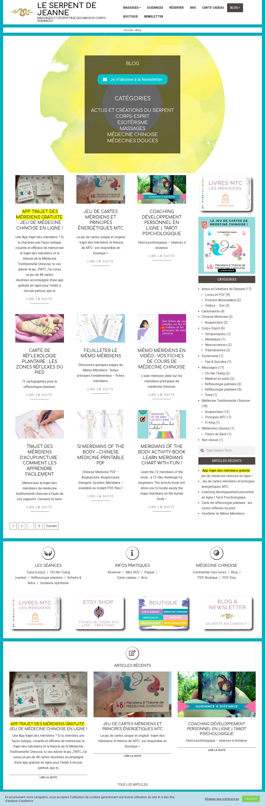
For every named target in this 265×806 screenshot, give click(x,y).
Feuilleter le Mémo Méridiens (223, 513)
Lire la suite (39, 299)
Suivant (51, 526)
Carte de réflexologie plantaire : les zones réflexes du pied (39, 361)
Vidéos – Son (215, 305)
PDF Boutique (208, 578)
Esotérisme (132, 122)
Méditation (212, 339)
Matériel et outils (217, 379)
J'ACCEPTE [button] (251, 798)
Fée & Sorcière (215, 362)
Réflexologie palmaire (221, 384)
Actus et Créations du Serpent (132, 110)
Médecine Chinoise (132, 134)
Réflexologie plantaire (221, 389)
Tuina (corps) (36, 572)
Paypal (149, 572)
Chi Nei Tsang (215, 373)
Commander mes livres (209, 572)
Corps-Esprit (132, 116)
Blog (234, 572)
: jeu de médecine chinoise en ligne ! (48, 726)
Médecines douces (132, 140)
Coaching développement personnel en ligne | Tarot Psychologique (162, 222)
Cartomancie (211, 311)
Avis (144, 578)
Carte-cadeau (126, 578)
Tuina (208, 395)
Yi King (210, 423)
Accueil (128, 30)
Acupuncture (214, 322)
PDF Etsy (229, 578)
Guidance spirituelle (54, 583)
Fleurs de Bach (215, 434)
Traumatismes (215, 350)
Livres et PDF (215, 295)
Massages (132, 128)
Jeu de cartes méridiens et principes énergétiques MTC (132, 726)
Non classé (210, 440)
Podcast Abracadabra (220, 300)
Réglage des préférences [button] (222, 799)
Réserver (114, 572)
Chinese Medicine (215, 317)
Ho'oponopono (215, 334)
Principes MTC (215, 417)
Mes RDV (133, 572)
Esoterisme (210, 356)
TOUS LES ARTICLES (132, 785)
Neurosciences (216, 345)
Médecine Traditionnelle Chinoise (226, 401)
